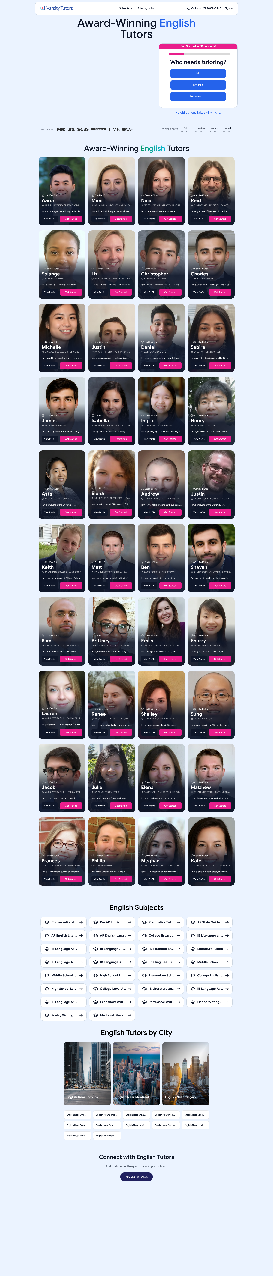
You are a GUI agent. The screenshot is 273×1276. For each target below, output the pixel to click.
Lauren (49, 713)
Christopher (154, 273)
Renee (98, 714)
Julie (96, 787)
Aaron (48, 200)
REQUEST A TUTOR (136, 1176)
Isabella (100, 420)
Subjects (124, 8)
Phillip (98, 860)
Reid (196, 200)
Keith (48, 567)
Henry (198, 420)
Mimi (97, 200)
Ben (145, 567)
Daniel (148, 347)
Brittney (100, 640)
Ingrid (148, 420)
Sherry (198, 640)
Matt (96, 567)
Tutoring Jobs (146, 8)
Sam (46, 640)
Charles (199, 273)
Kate (196, 860)
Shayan (199, 567)
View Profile (49, 218)
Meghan (150, 860)
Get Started (71, 218)
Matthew (201, 787)
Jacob (49, 787)
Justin (98, 347)
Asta (47, 493)
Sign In (229, 8)
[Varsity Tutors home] (56, 8)
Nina (146, 200)
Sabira (198, 347)
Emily (147, 640)
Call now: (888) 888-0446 (206, 8)
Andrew (150, 493)
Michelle (51, 347)
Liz (94, 273)
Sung (196, 714)
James (49, 420)
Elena (97, 493)
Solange (51, 273)
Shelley (149, 714)
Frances (51, 860)
